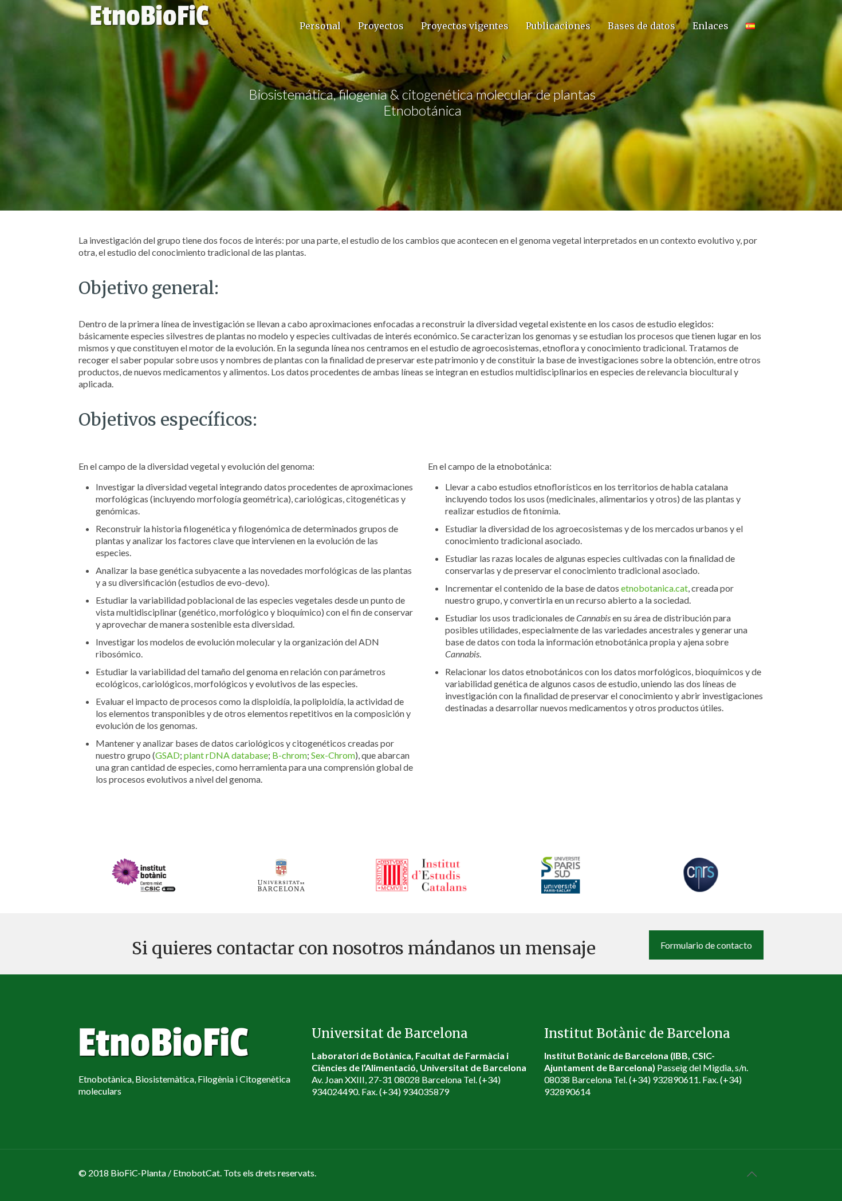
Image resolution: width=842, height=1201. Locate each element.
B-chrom (289, 755)
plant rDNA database (226, 755)
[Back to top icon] (751, 1174)
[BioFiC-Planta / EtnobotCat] (150, 14)
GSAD (167, 755)
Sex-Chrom (333, 755)
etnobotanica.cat (654, 587)
